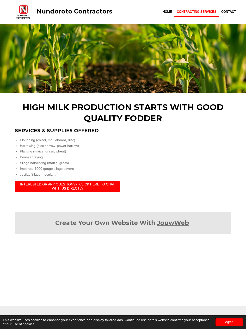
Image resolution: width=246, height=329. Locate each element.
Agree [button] (229, 322)
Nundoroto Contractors (74, 11)
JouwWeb (173, 222)
